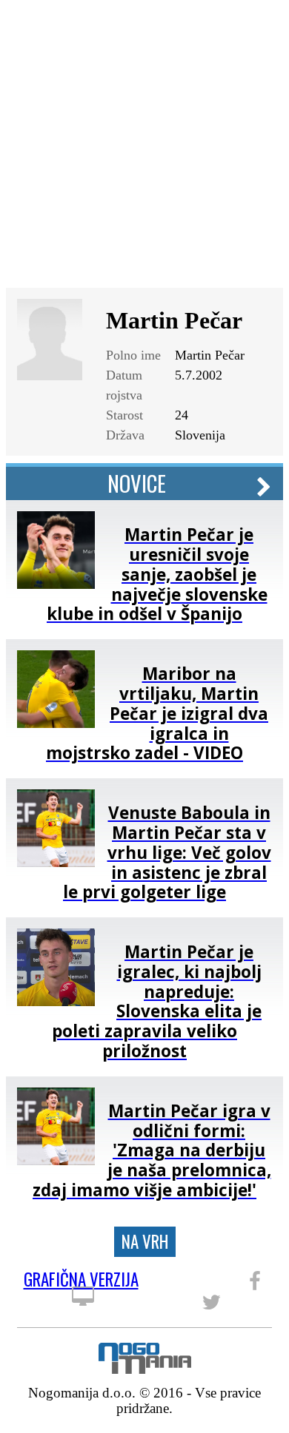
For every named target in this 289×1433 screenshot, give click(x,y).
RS (237, 24)
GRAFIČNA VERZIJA (81, 1282)
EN (262, 24)
